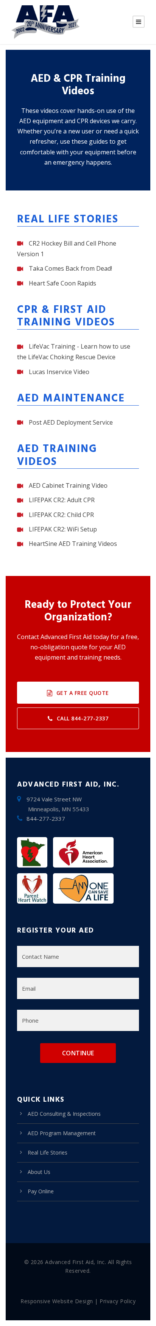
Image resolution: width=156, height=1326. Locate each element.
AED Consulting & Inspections (64, 1113)
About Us (39, 1171)
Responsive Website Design (56, 1301)
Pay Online (41, 1191)
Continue (78, 1053)
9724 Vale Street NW (54, 799)
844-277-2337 (46, 818)
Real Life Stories (47, 1152)
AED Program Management (62, 1133)
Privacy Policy (118, 1301)
